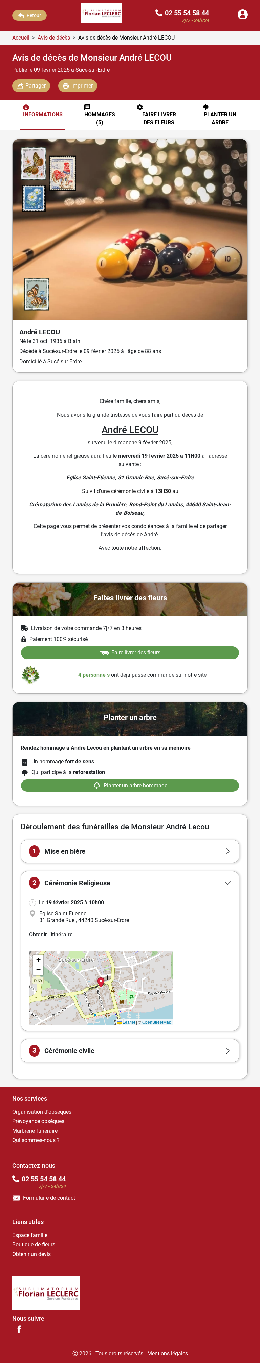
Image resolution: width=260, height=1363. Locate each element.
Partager (35, 85)
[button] (130, 851)
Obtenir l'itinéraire (51, 934)
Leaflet (128, 1022)
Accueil (20, 37)
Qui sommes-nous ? (36, 1140)
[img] (101, 988)
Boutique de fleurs (33, 1244)
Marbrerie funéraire (35, 1130)
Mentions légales (167, 1353)
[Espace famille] (243, 17)
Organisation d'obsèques (41, 1112)
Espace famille (29, 1235)
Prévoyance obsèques (38, 1121)
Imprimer (82, 85)
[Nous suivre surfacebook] (19, 1329)
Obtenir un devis (31, 1254)
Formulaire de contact (49, 1198)
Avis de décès (54, 37)
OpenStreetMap (156, 1022)
